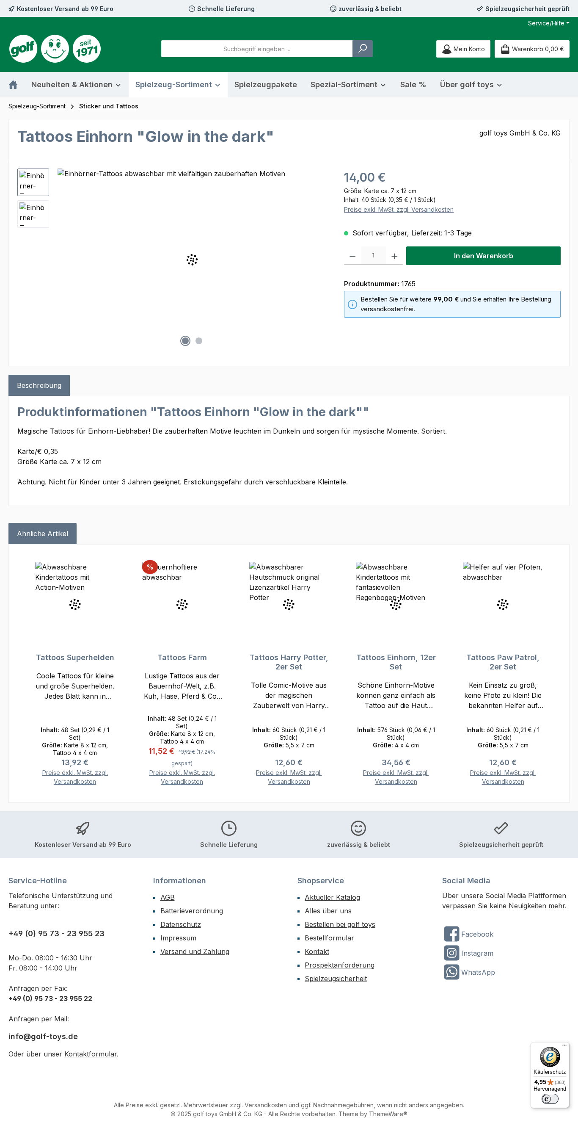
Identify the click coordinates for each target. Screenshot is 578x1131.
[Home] (16, 84)
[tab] (39, 385)
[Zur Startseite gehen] (55, 49)
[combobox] (257, 48)
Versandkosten (266, 1105)
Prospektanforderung (339, 965)
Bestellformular (329, 938)
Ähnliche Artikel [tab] (42, 533)
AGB (167, 897)
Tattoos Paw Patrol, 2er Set (502, 662)
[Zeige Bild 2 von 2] (198, 340)
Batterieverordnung (191, 911)
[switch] (550, 1099)
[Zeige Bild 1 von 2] (185, 340)
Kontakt (317, 951)
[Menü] (564, 1047)
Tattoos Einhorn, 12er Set (396, 662)
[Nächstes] (320, 260)
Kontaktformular (90, 1054)
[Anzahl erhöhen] (394, 255)
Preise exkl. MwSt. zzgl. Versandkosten (399, 209)
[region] (172, 260)
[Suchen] (362, 48)
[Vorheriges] (64, 260)
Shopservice (320, 880)
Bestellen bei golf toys (340, 924)
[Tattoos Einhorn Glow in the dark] (192, 260)
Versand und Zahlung (194, 951)
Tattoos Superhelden (75, 657)
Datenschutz (180, 924)
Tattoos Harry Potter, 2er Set (289, 662)
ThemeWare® (388, 1113)
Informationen (179, 880)
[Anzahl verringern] (352, 255)
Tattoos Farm (182, 657)
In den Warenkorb (483, 256)
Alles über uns (328, 911)
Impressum (178, 938)
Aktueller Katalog (332, 897)
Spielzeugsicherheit (336, 978)
